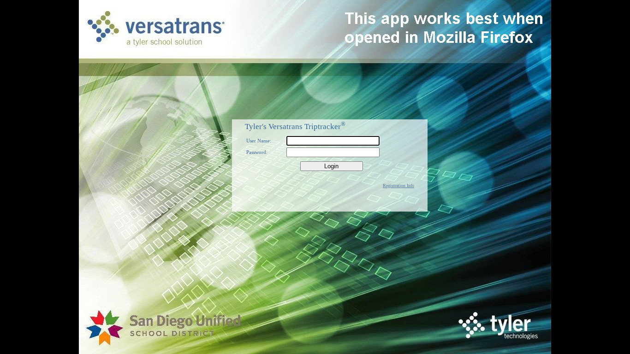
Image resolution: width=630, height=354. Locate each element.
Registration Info (398, 185)
